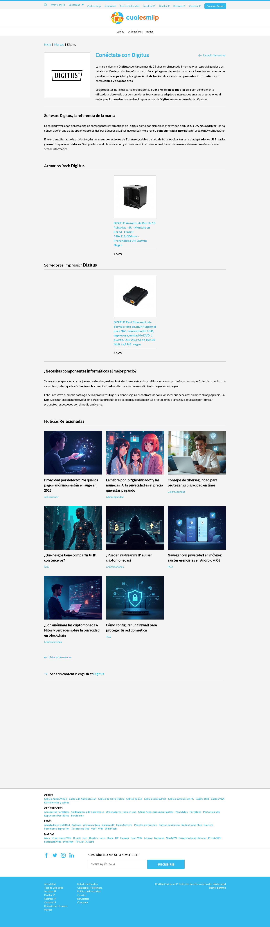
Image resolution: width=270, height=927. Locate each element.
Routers (208, 824)
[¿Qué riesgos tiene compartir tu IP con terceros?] (73, 528)
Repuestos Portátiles (56, 815)
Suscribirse (166, 864)
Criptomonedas (115, 566)
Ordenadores (135, 31)
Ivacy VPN (136, 838)
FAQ (46, 566)
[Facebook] (46, 856)
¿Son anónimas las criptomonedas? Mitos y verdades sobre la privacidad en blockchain (72, 630)
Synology (68, 841)
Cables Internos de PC (181, 798)
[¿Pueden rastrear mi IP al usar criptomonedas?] (135, 528)
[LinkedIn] (71, 856)
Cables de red (134, 798)
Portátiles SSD (211, 811)
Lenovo (148, 838)
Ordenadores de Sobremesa (87, 811)
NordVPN (171, 838)
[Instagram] (63, 856)
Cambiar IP (195, 6)
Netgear (159, 838)
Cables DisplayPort (155, 798)
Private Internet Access (192, 838)
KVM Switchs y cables (56, 802)
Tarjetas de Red (80, 828)
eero (102, 838)
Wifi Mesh (111, 828)
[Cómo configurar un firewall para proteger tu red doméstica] (135, 598)
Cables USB (202, 798)
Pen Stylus (181, 811)
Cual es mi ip (94, 6)
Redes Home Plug (191, 824)
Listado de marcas (214, 55)
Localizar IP (149, 6)
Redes (150, 31)
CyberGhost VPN (61, 838)
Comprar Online (215, 6)
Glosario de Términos (55, 906)
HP (116, 838)
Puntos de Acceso (169, 824)
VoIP (93, 828)
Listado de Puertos (87, 884)
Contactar (82, 902)
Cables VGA (217, 798)
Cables (120, 31)
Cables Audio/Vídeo (55, 798)
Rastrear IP (179, 6)
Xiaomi (90, 841)
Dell (84, 838)
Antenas (76, 824)
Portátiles (195, 811)
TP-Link (79, 841)
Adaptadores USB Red (57, 824)
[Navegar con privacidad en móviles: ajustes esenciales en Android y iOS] (197, 528)
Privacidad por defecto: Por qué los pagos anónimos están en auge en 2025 (71, 485)
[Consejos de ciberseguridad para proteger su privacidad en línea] (197, 453)
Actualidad (110, 6)
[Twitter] (55, 856)
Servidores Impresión (56, 828)
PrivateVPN (214, 838)
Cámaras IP (108, 824)
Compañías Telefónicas (89, 887)
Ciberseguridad (115, 496)
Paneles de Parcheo (145, 824)
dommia (221, 887)
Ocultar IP (164, 6)
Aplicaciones (51, 496)
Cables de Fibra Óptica (111, 798)
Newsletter (83, 898)
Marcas (49, 834)
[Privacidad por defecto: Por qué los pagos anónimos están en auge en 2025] (73, 453)
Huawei (124, 838)
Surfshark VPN (52, 841)
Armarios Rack (91, 824)
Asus (47, 838)
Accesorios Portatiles (56, 811)
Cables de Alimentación (82, 798)
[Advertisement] (26, 625)
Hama (110, 838)
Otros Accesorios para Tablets (156, 811)
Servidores (77, 815)
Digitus (98, 674)
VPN (100, 828)
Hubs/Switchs (124, 824)
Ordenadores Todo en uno (121, 811)
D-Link (77, 838)
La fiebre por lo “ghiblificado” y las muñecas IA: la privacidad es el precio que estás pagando (134, 485)
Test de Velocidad (129, 6)
